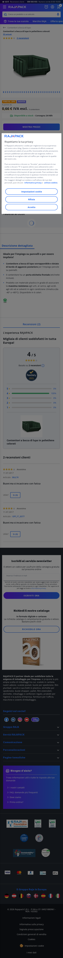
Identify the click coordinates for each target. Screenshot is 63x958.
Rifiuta (31, 199)
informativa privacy (33, 182)
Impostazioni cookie (31, 191)
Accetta (31, 207)
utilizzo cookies (50, 182)
